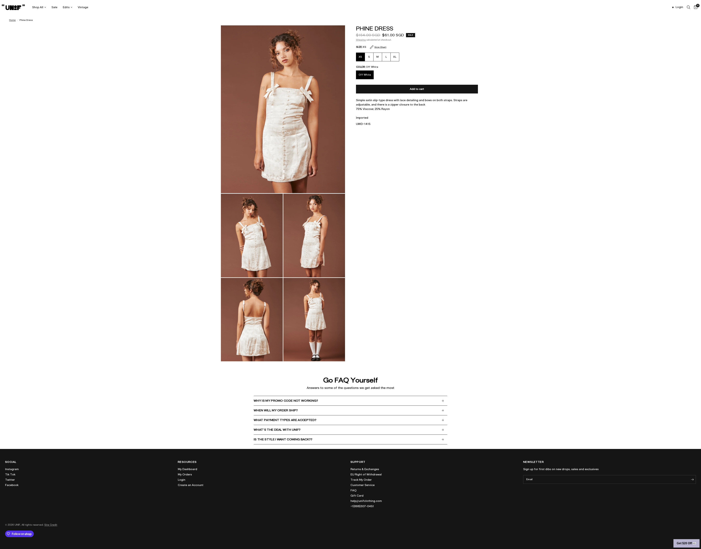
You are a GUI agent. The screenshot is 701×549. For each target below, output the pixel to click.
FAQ (353, 490)
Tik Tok (10, 474)
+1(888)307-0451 (362, 506)
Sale (54, 7)
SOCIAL (10, 462)
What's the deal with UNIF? (277, 429)
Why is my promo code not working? (286, 400)
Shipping (361, 39)
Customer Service (362, 485)
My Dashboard (187, 469)
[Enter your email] (692, 479)
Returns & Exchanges (364, 469)
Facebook (11, 485)
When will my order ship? (276, 410)
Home (12, 20)
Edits (66, 7)
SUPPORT (357, 462)
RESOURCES (187, 462)
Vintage (83, 7)
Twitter (10, 479)
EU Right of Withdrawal (366, 474)
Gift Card (356, 495)
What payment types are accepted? (285, 420)
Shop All (37, 7)
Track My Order (361, 479)
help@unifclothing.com (366, 501)
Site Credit (50, 524)
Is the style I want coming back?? (283, 439)
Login (181, 479)
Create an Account (190, 485)
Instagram (12, 469)
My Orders (185, 474)
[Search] (688, 7)
